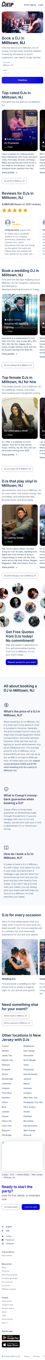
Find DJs (5, 1271)
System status (8, 1308)
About (4, 1312)
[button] (14, 181)
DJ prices (6, 1285)
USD (6, 1231)
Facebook (10, 1240)
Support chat (7, 1305)
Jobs (4, 1315)
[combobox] (15, 65)
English (9, 1226)
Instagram (10, 1243)
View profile (8, 172)
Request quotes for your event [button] (22, 662)
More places (7, 1255)
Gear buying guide (9, 1275)
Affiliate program (9, 1289)
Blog (4, 1267)
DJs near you (7, 1282)
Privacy (36, 1356)
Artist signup (30, 5)
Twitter (9, 1236)
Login (40, 5)
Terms (26, 1356)
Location (6, 62)
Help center (7, 1301)
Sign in (5, 1323)
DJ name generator (10, 1278)
